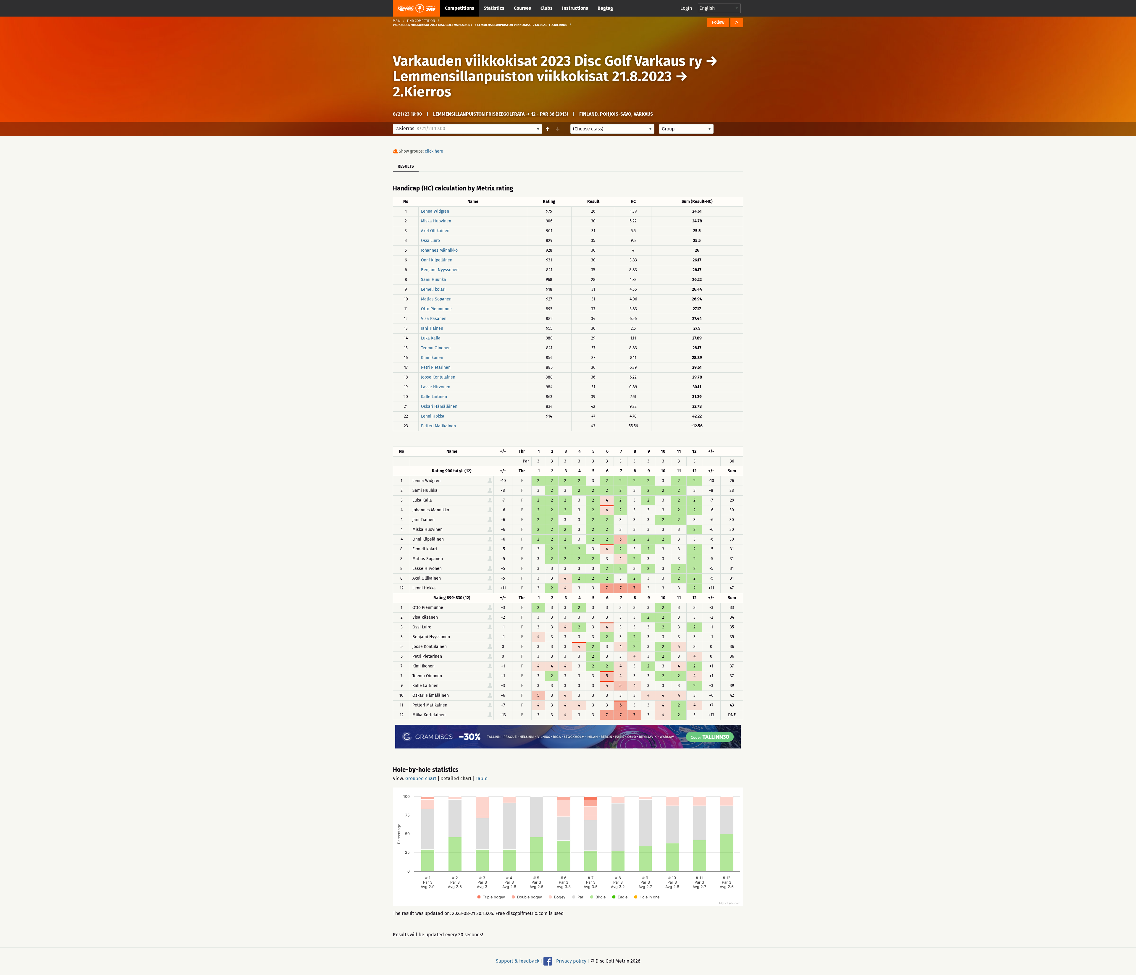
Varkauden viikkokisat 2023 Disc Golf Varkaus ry (547, 60)
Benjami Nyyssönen (440, 269)
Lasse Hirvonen (435, 386)
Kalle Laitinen (434, 396)
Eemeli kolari (433, 289)
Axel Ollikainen (435, 230)
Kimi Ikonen (432, 357)
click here (434, 151)
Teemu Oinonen (436, 347)
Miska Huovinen (436, 221)
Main (397, 21)
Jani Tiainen (432, 328)
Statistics (494, 8)
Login (686, 8)
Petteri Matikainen (438, 426)
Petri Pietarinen (436, 367)
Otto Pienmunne (436, 308)
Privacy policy (571, 961)
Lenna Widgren (435, 211)
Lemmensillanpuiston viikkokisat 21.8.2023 (532, 76)
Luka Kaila (430, 338)
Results (406, 166)
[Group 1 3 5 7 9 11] (686, 129)
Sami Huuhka (433, 279)
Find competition (421, 21)
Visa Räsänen (433, 318)
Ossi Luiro (430, 240)
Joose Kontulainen (438, 377)
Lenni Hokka (432, 416)
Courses (522, 8)
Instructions (575, 8)
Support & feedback (517, 961)
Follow (718, 22)
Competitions (459, 8)
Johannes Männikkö (439, 250)
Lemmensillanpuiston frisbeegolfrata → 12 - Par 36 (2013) (500, 114)
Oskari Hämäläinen (439, 406)
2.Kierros (422, 91)
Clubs (546, 8)
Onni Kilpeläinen (436, 260)
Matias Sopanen (436, 299)
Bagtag (605, 8)
